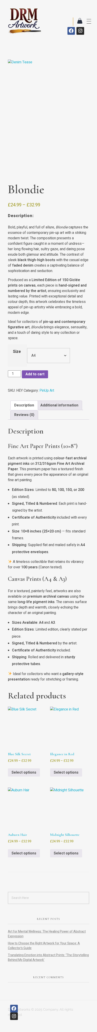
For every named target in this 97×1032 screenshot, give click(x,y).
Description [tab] (24, 405)
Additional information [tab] (59, 405)
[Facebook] (71, 31)
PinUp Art (46, 390)
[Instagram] (80, 31)
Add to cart (34, 374)
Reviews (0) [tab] (24, 415)
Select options (24, 772)
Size (17, 351)
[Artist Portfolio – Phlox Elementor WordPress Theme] (25, 20)
